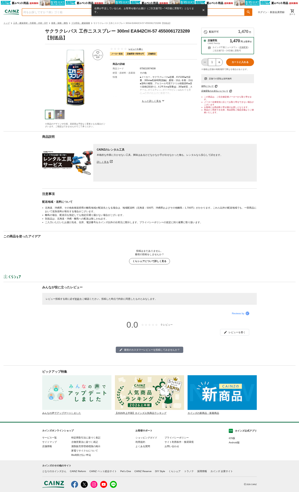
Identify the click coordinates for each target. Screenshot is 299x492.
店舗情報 (47, 446)
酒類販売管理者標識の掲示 (85, 446)
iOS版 (232, 438)
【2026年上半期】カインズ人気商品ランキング (140, 413)
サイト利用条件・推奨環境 (179, 442)
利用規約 (140, 442)
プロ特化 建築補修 (80, 23)
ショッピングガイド (146, 437)
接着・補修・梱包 (59, 23)
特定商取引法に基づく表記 (85, 437)
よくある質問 (142, 446)
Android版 (234, 442)
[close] (203, 10)
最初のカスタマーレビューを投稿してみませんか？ (152, 349)
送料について (207, 86)
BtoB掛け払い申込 (81, 455)
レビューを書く (136, 49)
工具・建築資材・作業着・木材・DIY (30, 23)
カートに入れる (240, 62)
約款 (77, 298)
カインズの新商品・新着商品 (203, 413)
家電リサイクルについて (84, 450)
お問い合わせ (172, 446)
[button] (248, 12)
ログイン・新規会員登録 (271, 12)
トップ (6, 23)
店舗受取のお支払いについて (214, 91)
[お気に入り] (98, 55)
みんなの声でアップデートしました (61, 413)
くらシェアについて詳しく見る (149, 261)
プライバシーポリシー (177, 437)
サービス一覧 (49, 437)
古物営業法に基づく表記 (84, 442)
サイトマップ (49, 442)
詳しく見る (103, 162)
